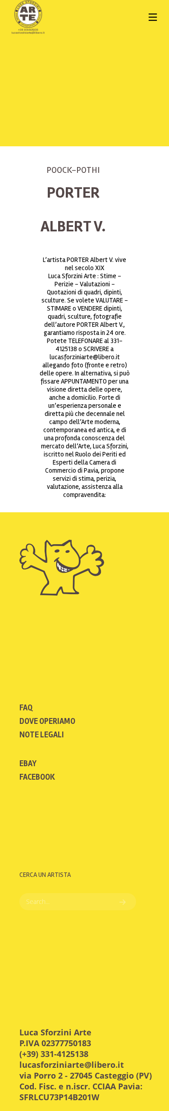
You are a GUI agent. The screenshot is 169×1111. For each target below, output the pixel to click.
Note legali (41, 735)
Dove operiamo (47, 721)
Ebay (28, 763)
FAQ (25, 708)
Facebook (37, 777)
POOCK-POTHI (73, 170)
